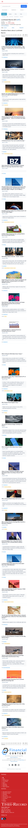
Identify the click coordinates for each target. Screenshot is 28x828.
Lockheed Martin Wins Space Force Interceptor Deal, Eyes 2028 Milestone (13, 564)
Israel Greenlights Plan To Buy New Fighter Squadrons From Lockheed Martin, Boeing (12, 541)
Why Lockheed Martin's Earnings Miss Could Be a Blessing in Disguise (13, 522)
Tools (21, 14)
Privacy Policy (21, 760)
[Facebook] (12, 765)
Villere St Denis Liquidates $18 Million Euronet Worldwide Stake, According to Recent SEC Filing (13, 473)
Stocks (10, 14)
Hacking (5, 412)
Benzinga (4, 173)
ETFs (16, 14)
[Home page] (14, 803)
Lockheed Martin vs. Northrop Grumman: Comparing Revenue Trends (11, 330)
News (7, 16)
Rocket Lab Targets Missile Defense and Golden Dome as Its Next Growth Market (13, 94)
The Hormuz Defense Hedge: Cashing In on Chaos (12, 425)
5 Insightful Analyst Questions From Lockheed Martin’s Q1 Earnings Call (13, 680)
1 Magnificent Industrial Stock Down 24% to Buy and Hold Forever (13, 704)
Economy (5, 510)
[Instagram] (18, 765)
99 (23, 34)
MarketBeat (4, 151)
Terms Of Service (13, 761)
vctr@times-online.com (9, 812)
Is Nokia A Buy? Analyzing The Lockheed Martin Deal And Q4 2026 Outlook (13, 234)
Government (6, 738)
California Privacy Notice (9, 825)
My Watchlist (14, 9)
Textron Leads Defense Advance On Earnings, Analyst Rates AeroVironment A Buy (13, 656)
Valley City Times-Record (9, 824)
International (16, 16)
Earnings (5, 529)
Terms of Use (25, 824)
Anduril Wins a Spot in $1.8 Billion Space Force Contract (13, 727)
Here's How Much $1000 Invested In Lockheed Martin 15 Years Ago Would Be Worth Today (13, 166)
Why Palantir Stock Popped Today (10, 402)
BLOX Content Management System (9, 826)
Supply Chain (9, 692)
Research (21, 27)
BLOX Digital (18, 826)
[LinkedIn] (15, 765)
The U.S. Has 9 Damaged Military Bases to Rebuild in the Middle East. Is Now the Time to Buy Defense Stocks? (14, 616)
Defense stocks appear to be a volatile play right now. (14, 622)
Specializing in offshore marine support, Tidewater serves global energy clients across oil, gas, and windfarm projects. (13, 596)
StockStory (4, 690)
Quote (5, 27)
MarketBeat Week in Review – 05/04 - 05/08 (13, 256)
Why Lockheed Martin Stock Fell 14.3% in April (13, 498)
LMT (18, 20)
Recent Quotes (4, 9)
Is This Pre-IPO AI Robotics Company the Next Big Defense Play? (14, 637)
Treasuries (21, 16)
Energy (11, 153)
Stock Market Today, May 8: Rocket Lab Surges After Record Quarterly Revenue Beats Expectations (13, 304)
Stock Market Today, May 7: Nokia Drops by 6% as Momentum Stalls (14, 377)
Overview (3, 16)
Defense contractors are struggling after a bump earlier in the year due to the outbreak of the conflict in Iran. (14, 504)
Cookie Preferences (16, 825)
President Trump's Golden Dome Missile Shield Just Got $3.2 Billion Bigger (14, 211)
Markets (4, 14)
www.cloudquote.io (14, 757)
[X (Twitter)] (9, 765)
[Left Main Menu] (2, 2)
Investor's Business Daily (6, 667)
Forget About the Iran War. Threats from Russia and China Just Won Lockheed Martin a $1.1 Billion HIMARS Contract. (14, 281)
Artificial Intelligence (7, 153)
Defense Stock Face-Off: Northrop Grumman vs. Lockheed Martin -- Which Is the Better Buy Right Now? (13, 118)
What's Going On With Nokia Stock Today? (12, 353)
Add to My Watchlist (5, 25)
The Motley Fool (5, 57)
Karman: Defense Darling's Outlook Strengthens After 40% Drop (13, 69)
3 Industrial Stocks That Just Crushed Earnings (13, 140)
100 (26, 34)
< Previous (3, 35)
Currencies (11, 16)
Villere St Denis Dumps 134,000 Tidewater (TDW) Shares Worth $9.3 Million (13, 589)
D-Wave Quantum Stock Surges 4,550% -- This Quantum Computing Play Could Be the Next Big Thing (13, 48)
